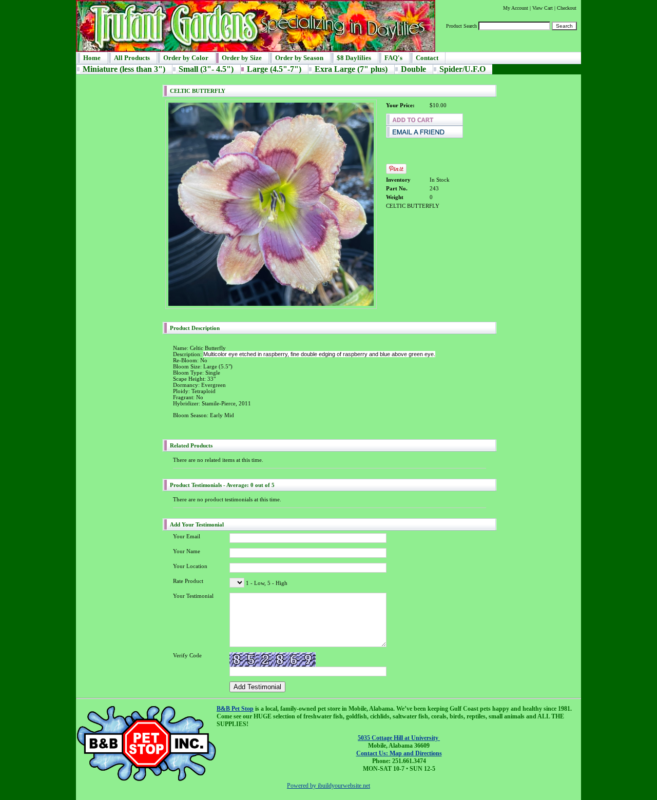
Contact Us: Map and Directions (399, 753)
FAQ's (393, 58)
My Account (515, 8)
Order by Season (299, 58)
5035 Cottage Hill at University (399, 738)
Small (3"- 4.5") (206, 69)
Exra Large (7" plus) (351, 69)
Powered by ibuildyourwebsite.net (328, 785)
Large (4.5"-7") (274, 69)
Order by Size (242, 58)
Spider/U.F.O (462, 69)
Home (92, 58)
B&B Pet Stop (235, 708)
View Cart (542, 8)
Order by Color (185, 58)
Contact (427, 58)
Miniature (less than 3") (124, 69)
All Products (132, 58)
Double (413, 69)
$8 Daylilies (354, 58)
